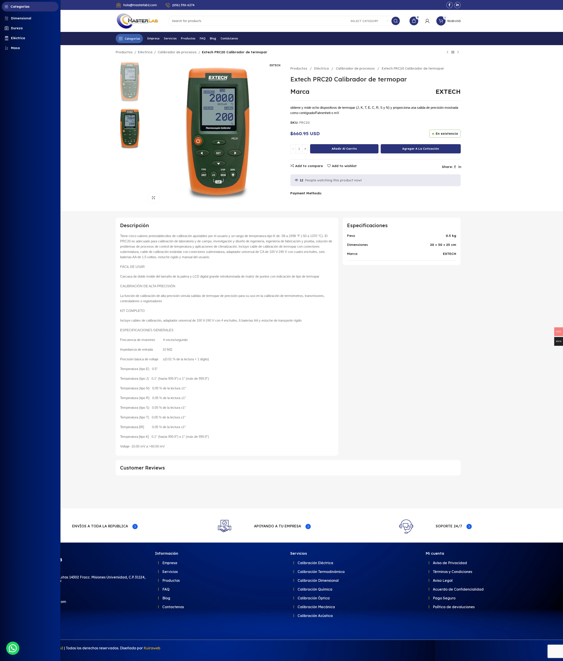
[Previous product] (447, 52)
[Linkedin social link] (457, 5)
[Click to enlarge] (153, 197)
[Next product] (458, 52)
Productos (124, 52)
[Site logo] (138, 20)
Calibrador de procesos (177, 52)
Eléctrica (145, 52)
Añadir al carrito (344, 148)
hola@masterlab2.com (140, 5)
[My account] (427, 21)
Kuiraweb (152, 648)
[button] (12, 648)
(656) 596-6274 (183, 5)
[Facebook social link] (449, 5)
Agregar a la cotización (420, 148)
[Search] (395, 21)
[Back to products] (452, 52)
